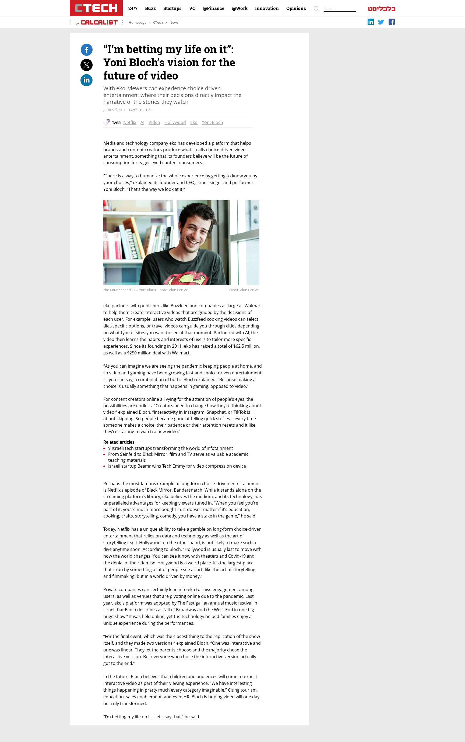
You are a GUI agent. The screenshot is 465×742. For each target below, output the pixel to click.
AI (142, 122)
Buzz (150, 8)
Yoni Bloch (212, 122)
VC (192, 8)
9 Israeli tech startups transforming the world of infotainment (170, 448)
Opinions (296, 8)
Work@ (240, 8)
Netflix (129, 122)
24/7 (133, 8)
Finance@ (213, 8)
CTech (158, 22)
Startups (172, 8)
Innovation (267, 8)
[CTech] (96, 8)
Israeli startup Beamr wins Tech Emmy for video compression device (177, 466)
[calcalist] (381, 10)
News (174, 22)
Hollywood (175, 122)
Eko (194, 122)
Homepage (137, 22)
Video (154, 122)
